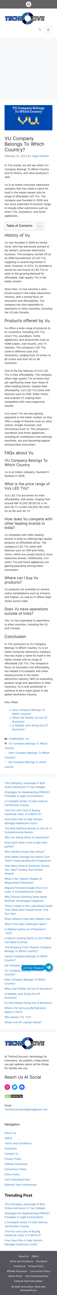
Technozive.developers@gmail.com (26, 1109)
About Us (10, 1133)
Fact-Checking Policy (17, 1179)
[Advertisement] (28, 67)
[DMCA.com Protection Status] (14, 1097)
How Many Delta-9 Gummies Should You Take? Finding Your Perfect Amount (27, 869)
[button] (40, 29)
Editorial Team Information (21, 1184)
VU (27, 738)
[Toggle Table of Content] (37, 226)
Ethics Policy (12, 1174)
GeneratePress (28, 1290)
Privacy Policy (13, 1158)
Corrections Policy (15, 1169)
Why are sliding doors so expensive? (27, 837)
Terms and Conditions (18, 1143)
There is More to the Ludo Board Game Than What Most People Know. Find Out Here (28, 909)
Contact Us (11, 1153)
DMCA (8, 1138)
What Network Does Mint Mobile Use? (28, 918)
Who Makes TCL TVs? (18, 1017)
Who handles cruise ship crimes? (25, 851)
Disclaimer (11, 1148)
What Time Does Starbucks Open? (26, 924)
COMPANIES (16, 738)
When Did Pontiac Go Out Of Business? (28, 988)
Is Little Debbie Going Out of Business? (28, 1002)
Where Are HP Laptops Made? (23, 1022)
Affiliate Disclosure (16, 1164)
